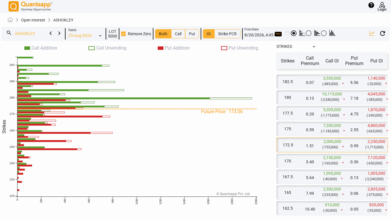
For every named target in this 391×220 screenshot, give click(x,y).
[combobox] (39, 34)
